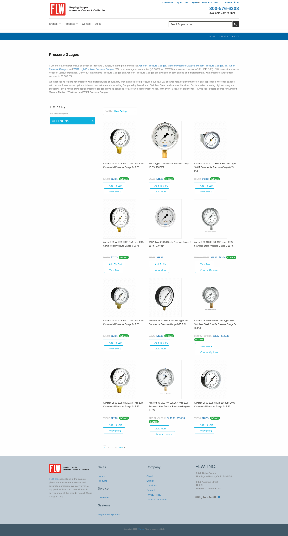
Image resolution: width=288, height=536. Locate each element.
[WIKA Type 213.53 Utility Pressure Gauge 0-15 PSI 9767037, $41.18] (165, 140)
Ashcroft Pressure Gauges (152, 65)
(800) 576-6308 (205, 497)
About (149, 476)
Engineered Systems (109, 514)
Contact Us (167, 2)
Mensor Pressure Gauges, (182, 65)
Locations (151, 485)
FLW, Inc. (141, 529)
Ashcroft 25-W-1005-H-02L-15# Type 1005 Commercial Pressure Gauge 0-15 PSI (123, 405)
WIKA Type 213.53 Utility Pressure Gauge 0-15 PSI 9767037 (170, 165)
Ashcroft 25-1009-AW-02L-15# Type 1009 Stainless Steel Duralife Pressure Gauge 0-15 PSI (215, 324)
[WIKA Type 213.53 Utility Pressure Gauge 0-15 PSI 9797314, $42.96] (165, 218)
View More (115, 191)
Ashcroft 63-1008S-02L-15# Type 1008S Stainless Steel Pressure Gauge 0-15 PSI (214, 244)
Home (212, 36)
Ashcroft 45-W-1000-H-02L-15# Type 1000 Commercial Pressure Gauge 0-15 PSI (169, 322)
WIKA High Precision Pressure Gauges (94, 69)
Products (102, 480)
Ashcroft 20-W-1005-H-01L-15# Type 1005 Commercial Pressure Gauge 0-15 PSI (123, 322)
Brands (101, 476)
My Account (182, 2)
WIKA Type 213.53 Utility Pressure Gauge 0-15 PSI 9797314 (170, 244)
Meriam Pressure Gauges (209, 65)
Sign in (195, 2)
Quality (150, 480)
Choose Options (209, 270)
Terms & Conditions (156, 499)
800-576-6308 (224, 8)
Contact (150, 490)
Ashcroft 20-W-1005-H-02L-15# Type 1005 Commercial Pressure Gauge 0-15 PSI (123, 165)
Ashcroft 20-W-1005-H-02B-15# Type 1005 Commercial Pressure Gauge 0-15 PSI (214, 405)
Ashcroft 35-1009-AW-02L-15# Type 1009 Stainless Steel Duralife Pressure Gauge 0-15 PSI (169, 406)
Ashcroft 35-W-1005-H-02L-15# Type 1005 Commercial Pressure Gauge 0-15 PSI (123, 244)
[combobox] (200, 24)
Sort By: (109, 111)
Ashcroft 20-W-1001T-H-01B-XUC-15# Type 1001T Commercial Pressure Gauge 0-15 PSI (215, 167)
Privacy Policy (153, 494)
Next (121, 447)
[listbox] (125, 111)
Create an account (209, 2)
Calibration (103, 497)
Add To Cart (115, 185)
